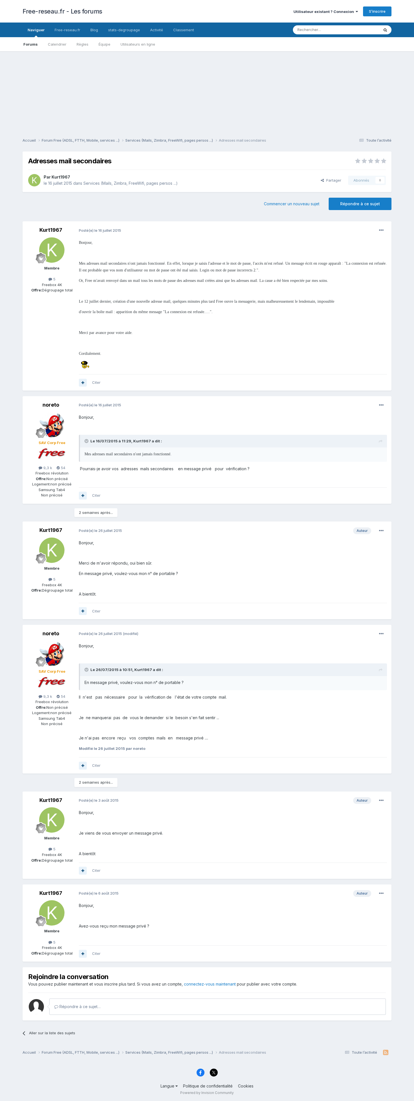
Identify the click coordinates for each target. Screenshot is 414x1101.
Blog (94, 30)
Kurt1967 (61, 177)
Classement (183, 30)
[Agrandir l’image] (85, 364)
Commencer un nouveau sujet (291, 203)
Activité (156, 30)
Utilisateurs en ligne (138, 44)
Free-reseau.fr (67, 30)
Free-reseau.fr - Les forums (62, 11)
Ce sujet (364, 30)
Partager (332, 180)
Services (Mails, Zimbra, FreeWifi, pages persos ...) (130, 183)
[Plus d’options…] (381, 230)
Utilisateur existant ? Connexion (324, 11)
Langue (168, 1086)
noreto (51, 405)
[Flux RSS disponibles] (385, 1053)
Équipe (104, 44)
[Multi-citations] (83, 383)
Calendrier (57, 44)
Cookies (245, 1086)
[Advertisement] (207, 90)
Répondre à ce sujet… (79, 1006)
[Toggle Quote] (87, 441)
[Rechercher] (385, 29)
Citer (96, 382)
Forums (30, 44)
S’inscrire (377, 11)
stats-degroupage (124, 30)
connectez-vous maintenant (210, 984)
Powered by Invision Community (207, 1093)
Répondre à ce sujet (360, 203)
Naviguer (36, 30)
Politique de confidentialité (208, 1086)
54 (62, 467)
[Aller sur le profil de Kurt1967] (34, 180)
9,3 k (47, 467)
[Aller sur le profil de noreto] (51, 424)
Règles (82, 44)
